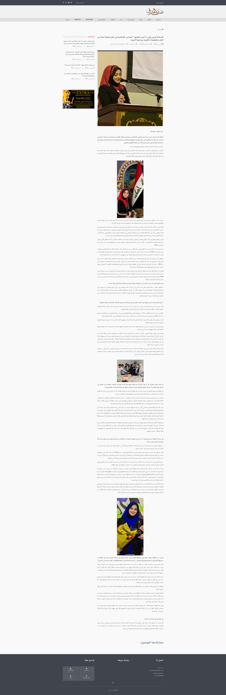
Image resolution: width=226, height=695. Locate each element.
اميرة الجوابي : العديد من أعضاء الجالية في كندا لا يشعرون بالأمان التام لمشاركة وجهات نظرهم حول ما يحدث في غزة (78, 42)
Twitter (86, 670)
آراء (121, 20)
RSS (70, 678)
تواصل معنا (159, 2)
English (89, 20)
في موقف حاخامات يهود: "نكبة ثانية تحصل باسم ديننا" (79, 65)
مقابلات (113, 20)
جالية (140, 20)
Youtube (70, 670)
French (78, 20)
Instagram (86, 678)
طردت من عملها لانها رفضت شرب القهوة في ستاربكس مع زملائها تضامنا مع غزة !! (79, 74)
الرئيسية (158, 20)
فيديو (67, 20)
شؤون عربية (130, 20)
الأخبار (149, 20)
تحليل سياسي (101, 20)
